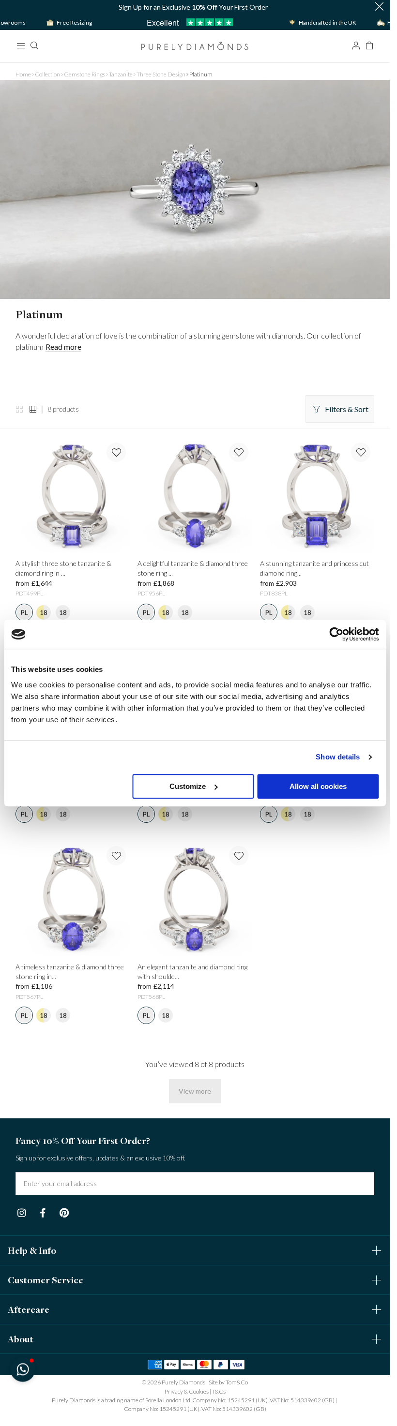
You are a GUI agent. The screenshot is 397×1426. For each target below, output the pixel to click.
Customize (187, 786)
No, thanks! (257, 834)
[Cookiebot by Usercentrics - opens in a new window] (336, 634)
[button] (22, 1369)
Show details (338, 757)
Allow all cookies (318, 786)
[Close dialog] (371, 582)
